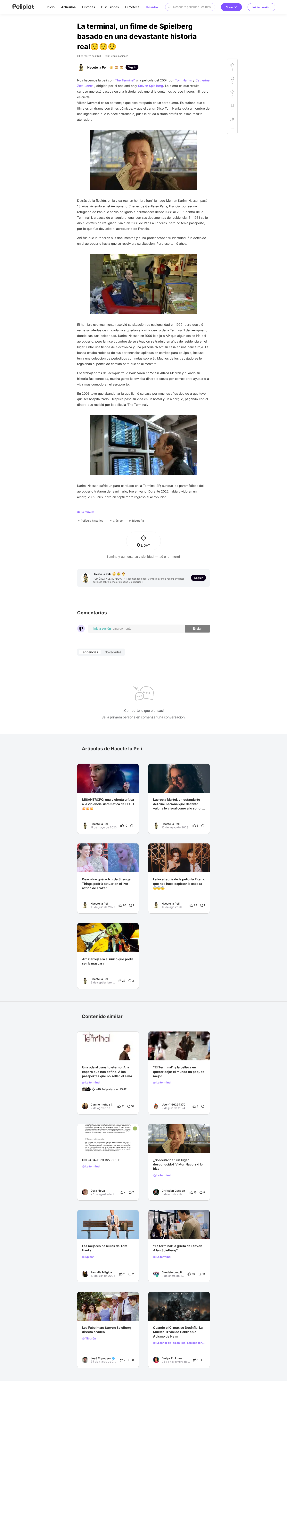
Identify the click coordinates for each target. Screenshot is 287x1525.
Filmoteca (132, 7)
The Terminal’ (125, 80)
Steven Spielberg (150, 86)
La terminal (92, 1082)
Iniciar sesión (261, 7)
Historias (88, 7)
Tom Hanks (183, 80)
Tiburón (90, 1338)
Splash (89, 1256)
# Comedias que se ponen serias (103, 1052)
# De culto (196, 1052)
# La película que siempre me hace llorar (179, 1231)
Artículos (68, 7)
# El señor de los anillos (168, 1312)
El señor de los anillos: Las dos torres (180, 1342)
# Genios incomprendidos (169, 1145)
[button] (133, 767)
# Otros (87, 1231)
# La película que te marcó (170, 1052)
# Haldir (189, 1312)
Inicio (51, 7)
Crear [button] (229, 7)
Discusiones (110, 7)
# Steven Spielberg (94, 1312)
